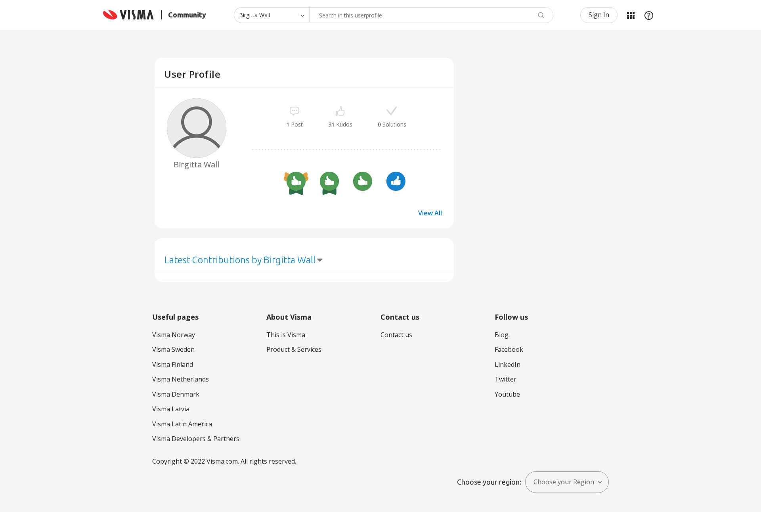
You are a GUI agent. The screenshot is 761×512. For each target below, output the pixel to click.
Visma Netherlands (180, 379)
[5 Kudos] (329, 182)
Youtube (507, 394)
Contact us (396, 334)
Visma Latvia (170, 409)
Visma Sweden (173, 349)
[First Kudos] (362, 182)
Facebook (509, 349)
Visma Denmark (175, 394)
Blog (502, 334)
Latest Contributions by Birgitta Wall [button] (239, 260)
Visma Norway (173, 334)
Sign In (599, 14)
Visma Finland (172, 364)
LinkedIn (507, 364)
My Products (630, 15)
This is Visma (285, 334)
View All (430, 213)
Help (649, 15)
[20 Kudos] (296, 182)
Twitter (505, 379)
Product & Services (293, 349)
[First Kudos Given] (396, 182)
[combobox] (431, 15)
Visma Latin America (182, 424)
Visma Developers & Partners (195, 438)
